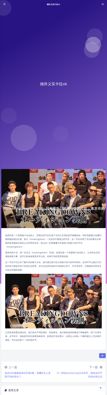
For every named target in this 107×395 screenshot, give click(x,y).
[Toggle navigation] (103, 4)
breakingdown (72, 220)
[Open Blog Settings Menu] (100, 387)
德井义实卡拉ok (53, 4)
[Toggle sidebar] (4, 4)
